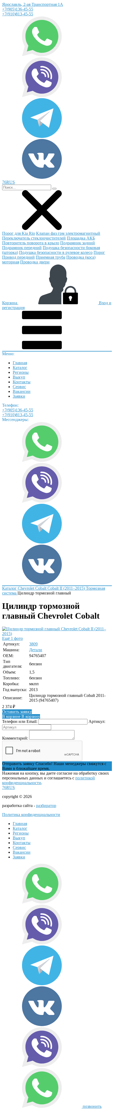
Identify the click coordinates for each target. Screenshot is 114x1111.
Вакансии (21, 391)
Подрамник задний (77, 243)
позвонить (92, 1106)
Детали (35, 650)
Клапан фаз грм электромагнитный (68, 233)
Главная (20, 363)
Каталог (20, 367)
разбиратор (46, 805)
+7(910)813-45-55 (17, 14)
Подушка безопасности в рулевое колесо (56, 252)
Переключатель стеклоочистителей (34, 238)
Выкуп (19, 377)
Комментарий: (15, 738)
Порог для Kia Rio (18, 233)
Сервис (19, 386)
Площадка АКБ (81, 238)
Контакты (21, 382)
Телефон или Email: (19, 721)
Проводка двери (35, 262)
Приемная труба (50, 257)
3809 (33, 644)
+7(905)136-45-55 (17, 9)
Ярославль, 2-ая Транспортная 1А (32, 4)
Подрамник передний (22, 247)
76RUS (8, 787)
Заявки (19, 396)
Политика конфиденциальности (31, 814)
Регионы (21, 372)
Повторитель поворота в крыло (30, 243)
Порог (99, 252)
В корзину (21, 716)
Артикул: (97, 721)
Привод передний (18, 257)
